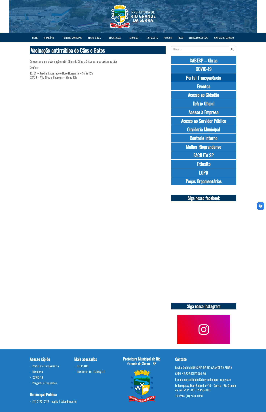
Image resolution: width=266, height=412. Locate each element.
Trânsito (204, 163)
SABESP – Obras (204, 60)
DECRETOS (82, 366)
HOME (35, 37)
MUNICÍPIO (49, 37)
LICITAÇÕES (152, 37)
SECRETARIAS (94, 37)
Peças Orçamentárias (204, 181)
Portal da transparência (45, 366)
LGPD (203, 172)
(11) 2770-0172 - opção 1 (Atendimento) (54, 401)
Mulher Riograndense (203, 146)
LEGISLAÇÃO (115, 37)
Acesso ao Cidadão (203, 94)
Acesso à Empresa (204, 112)
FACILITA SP (203, 155)
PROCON (168, 37)
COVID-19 (204, 68)
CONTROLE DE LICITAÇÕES (91, 372)
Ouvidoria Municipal (203, 129)
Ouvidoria (37, 372)
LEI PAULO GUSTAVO (198, 37)
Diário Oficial (203, 103)
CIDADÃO (134, 37)
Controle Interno (204, 138)
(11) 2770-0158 (194, 396)
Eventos (203, 86)
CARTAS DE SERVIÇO (224, 37)
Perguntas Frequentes (44, 383)
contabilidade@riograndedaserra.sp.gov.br (207, 379)
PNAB (180, 37)
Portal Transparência (203, 77)
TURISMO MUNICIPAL (72, 37)
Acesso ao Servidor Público (203, 120)
